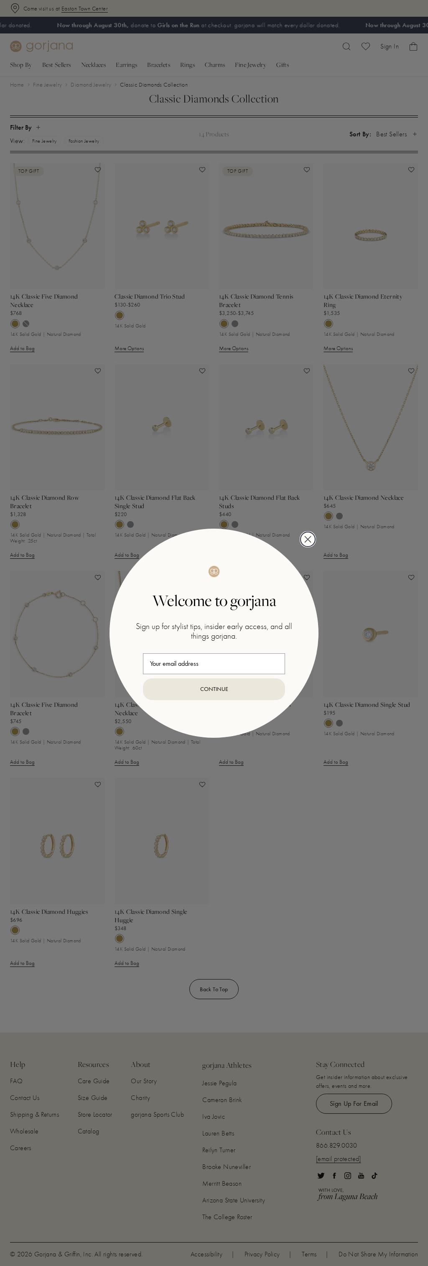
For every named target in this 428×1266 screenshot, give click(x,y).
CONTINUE (214, 689)
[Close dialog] (308, 539)
